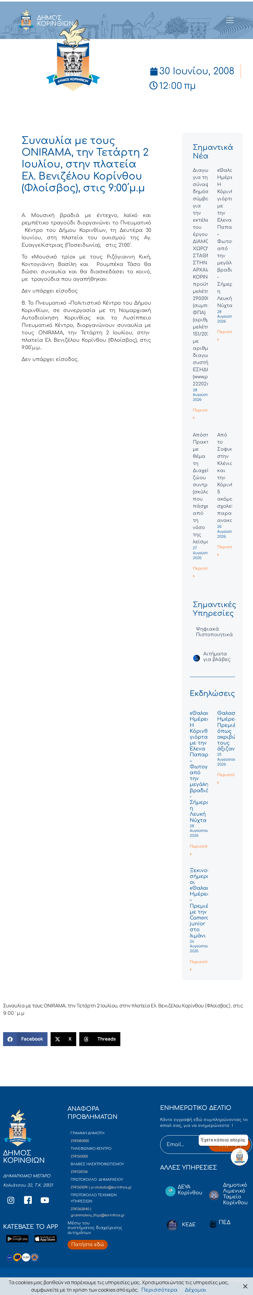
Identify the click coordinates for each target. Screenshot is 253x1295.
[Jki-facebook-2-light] (27, 1200)
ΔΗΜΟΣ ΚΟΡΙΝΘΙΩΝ (55, 21)
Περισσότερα (159, 1290)
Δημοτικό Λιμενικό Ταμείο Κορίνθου (235, 1194)
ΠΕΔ (224, 1222)
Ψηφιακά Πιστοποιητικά (214, 632)
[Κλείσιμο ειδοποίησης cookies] (245, 1286)
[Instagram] (11, 1200)
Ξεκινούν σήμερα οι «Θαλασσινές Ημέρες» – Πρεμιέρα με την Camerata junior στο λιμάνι (207, 903)
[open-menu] (230, 21)
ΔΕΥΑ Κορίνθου (190, 1190)
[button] (25, 1039)
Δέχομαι (195, 1290)
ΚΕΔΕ (189, 1225)
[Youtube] (44, 1200)
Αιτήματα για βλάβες (216, 656)
